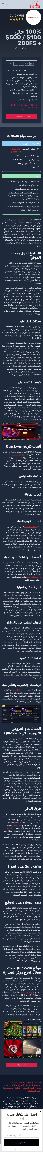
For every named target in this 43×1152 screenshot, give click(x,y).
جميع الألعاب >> (21, 110)
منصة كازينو (25, 220)
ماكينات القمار (19, 455)
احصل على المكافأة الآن (21, 116)
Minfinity (18, 825)
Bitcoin (9, 828)
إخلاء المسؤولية (34, 1091)
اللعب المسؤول (28, 1088)
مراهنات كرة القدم (33, 577)
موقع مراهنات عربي (27, 992)
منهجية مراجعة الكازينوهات (21, 1082)
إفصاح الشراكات (17, 1085)
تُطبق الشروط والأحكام (21, 48)
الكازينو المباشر (30, 527)
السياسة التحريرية (33, 1085)
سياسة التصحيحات (12, 1088)
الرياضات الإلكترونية (19, 690)
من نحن (38, 1082)
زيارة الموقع (21, 1065)
